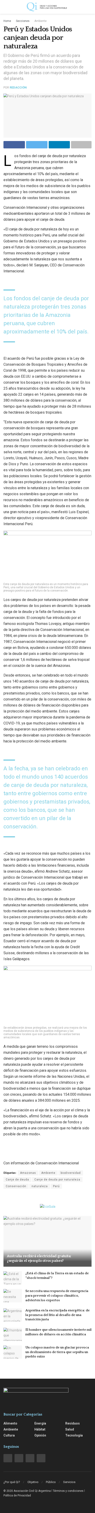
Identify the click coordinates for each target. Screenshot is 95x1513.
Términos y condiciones (68, 1490)
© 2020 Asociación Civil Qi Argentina (27, 1490)
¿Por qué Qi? (11, 1482)
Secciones (23, 21)
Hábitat (39, 1429)
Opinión (40, 1435)
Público (51, 1482)
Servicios (69, 1482)
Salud (69, 1429)
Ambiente (40, 21)
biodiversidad (71, 1172)
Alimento (10, 1423)
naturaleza (40, 1186)
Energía (40, 1423)
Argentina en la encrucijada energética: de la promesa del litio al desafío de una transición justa (57, 1315)
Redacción (18, 87)
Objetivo (33, 1482)
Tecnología (74, 1435)
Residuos (72, 1423)
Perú (56, 1186)
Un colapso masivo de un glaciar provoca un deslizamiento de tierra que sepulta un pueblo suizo (57, 1352)
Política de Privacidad (17, 1495)
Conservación (16, 1186)
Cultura (9, 1435)
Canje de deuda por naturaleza (57, 1179)
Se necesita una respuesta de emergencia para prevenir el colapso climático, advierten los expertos (56, 1295)
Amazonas (28, 1172)
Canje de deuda (17, 1179)
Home (7, 21)
